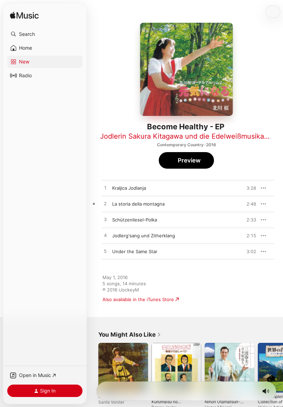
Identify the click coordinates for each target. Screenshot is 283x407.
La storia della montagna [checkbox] (138, 204)
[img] (24, 16)
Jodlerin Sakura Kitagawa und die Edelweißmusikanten (189, 136)
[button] (45, 34)
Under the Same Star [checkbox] (134, 251)
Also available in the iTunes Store (138, 299)
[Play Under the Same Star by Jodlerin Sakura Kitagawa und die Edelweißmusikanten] (105, 251)
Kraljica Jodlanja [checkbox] (129, 188)
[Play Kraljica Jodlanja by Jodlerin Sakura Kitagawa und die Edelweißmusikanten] (105, 188)
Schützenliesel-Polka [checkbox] (134, 219)
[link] (129, 334)
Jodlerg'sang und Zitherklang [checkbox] (143, 235)
